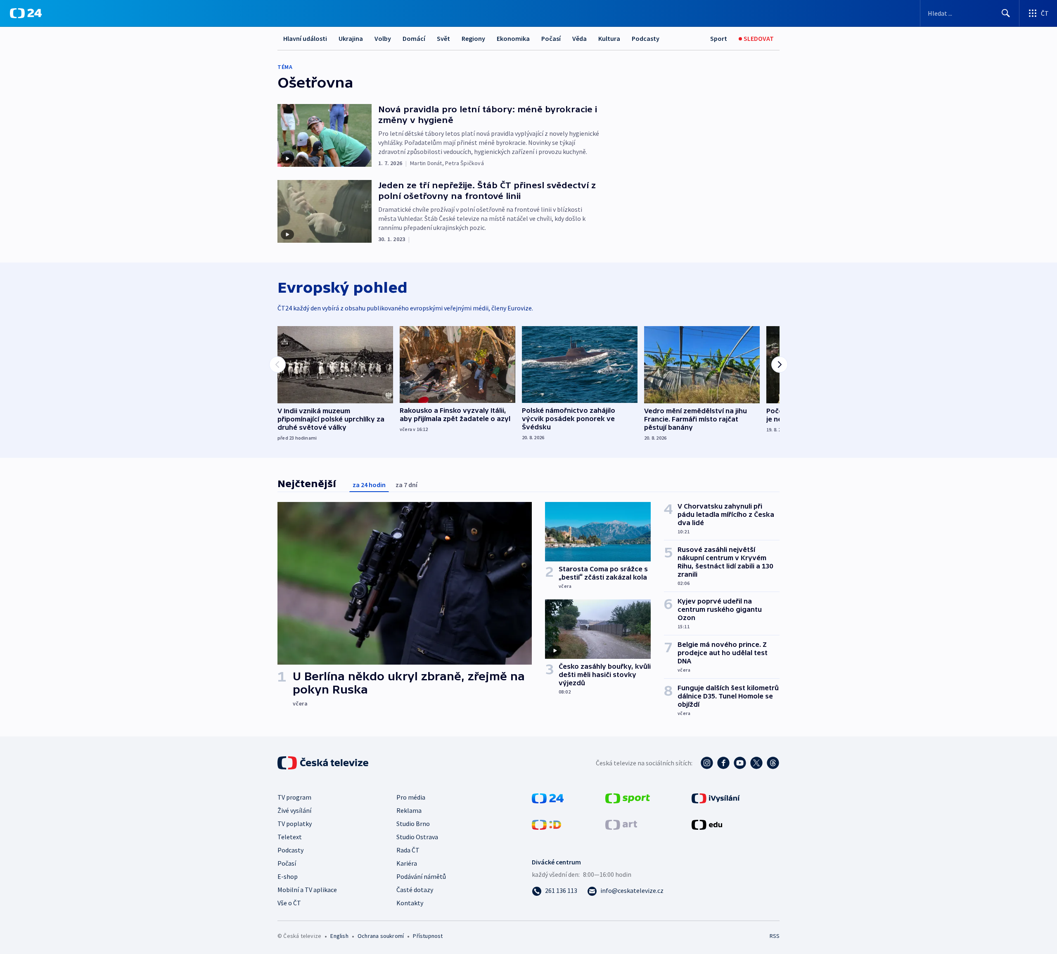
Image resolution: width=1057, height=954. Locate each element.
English (339, 936)
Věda (579, 38)
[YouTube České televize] (740, 762)
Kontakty (409, 903)
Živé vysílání (294, 810)
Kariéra (406, 863)
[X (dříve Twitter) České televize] (756, 762)
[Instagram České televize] (706, 762)
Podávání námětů (421, 876)
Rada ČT (407, 850)
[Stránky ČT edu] (707, 824)
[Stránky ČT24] (548, 797)
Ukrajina (351, 38)
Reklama (409, 810)
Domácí (414, 38)
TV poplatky (294, 823)
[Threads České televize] (773, 762)
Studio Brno (413, 823)
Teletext (289, 837)
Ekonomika (513, 38)
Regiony (473, 38)
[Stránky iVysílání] (716, 797)
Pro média (410, 797)
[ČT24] (26, 13)
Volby (382, 38)
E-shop (287, 876)
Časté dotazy (414, 889)
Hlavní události (305, 38)
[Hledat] (1006, 13)
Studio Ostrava (417, 837)
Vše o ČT (289, 903)
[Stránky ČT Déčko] (546, 824)
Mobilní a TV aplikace (307, 889)
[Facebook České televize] (723, 762)
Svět (443, 38)
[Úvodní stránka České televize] (323, 762)
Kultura (609, 38)
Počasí (551, 38)
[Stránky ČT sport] (627, 797)
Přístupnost (428, 936)
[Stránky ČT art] (621, 824)
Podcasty (645, 38)
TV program (294, 797)
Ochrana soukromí (381, 936)
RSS (775, 936)
